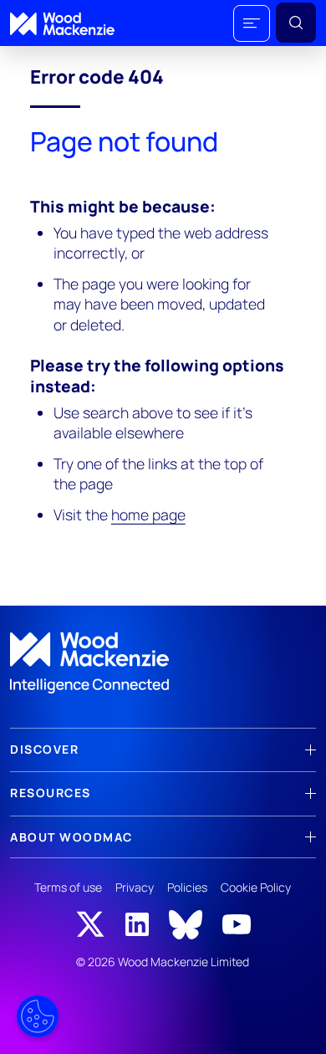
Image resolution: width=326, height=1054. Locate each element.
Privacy (134, 887)
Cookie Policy (256, 887)
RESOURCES (50, 793)
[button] (251, 23)
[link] (163, 663)
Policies (187, 887)
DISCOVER (44, 749)
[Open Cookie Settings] (38, 1016)
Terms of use (68, 887)
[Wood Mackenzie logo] (62, 24)
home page (148, 514)
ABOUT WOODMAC (71, 837)
